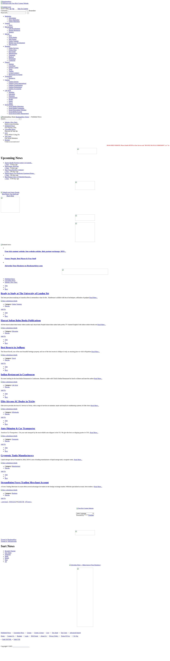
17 (21, 502)
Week (6, 556)
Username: (4, 10)
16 (20, 502)
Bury (6, 289)
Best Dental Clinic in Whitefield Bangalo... (18, 177)
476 (26, 502)
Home (3, 636)
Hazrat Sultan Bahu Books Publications (21, 320)
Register (7, 140)
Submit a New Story (11, 122)
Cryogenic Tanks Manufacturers (17, 455)
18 (23, 502)
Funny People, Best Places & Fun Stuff (20, 259)
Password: (4, 13)
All (6, 561)
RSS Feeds (34, 636)
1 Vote (7, 164)
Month (7, 558)
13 (15, 502)
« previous (4, 502)
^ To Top (75, 636)
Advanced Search (75, 633)
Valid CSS (17, 639)
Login (26, 636)
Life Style (15, 385)
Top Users (8, 136)
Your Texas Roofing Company (14, 170)
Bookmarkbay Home (22, 117)
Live (6, 133)
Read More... (93, 297)
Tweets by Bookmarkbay (8, 539)
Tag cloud (55, 633)
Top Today (8, 553)
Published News (10, 126)
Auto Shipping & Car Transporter (18, 428)
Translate (91, 515)
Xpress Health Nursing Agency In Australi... (18, 163)
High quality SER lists (12, 166)
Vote (6, 286)
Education (15, 331)
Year (6, 560)
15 (18, 502)
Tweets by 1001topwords (9, 541)
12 (14, 502)
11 (12, 502)
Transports (15, 439)
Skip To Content (23, 9)
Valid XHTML (6, 639)
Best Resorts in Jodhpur (13, 347)
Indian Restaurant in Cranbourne (18, 374)
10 (11, 502)
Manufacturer (16, 466)
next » (30, 502)
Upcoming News (10, 129)
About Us (44, 636)
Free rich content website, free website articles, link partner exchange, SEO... (35, 251)
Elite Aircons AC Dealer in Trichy (18, 401)
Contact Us (10, 636)
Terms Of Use (65, 636)
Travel (14, 358)
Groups (29, 633)
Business (14, 493)
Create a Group (39, 633)
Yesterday (8, 554)
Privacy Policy (53, 636)
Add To (3, 309)
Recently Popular (10, 551)
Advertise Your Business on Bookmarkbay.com (24, 266)
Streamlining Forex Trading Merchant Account (25, 482)
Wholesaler (15, 412)
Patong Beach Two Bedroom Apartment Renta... (20, 173)
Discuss (7, 306)
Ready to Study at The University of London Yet (25, 293)
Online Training (17, 304)
